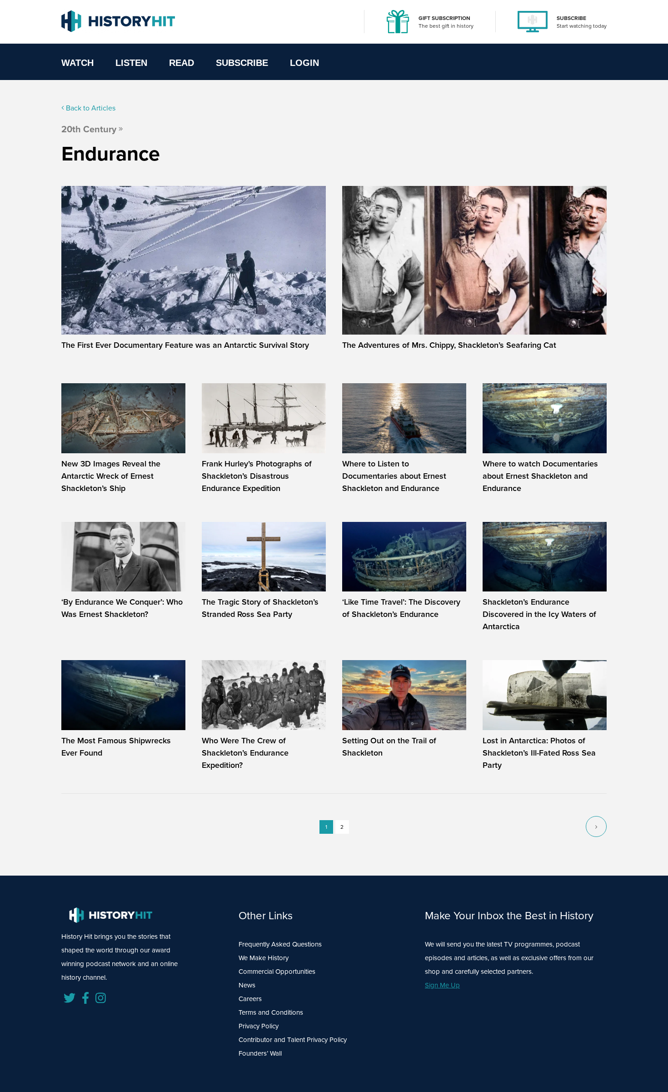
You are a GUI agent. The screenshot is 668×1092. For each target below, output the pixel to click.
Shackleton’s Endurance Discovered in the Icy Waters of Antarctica (539, 614)
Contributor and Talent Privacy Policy (293, 1040)
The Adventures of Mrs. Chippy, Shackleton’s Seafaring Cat (449, 345)
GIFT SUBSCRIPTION (444, 18)
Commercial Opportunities (277, 972)
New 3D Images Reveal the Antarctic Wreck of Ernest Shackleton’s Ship (110, 476)
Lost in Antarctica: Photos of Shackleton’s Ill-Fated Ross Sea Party (539, 753)
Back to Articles (89, 108)
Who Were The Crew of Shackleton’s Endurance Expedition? (245, 753)
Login (304, 63)
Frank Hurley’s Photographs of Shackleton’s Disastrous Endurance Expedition (257, 476)
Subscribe (242, 63)
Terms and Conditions (271, 1012)
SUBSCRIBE (571, 18)
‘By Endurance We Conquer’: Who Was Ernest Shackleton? (122, 608)
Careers (250, 999)
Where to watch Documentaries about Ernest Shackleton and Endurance (540, 476)
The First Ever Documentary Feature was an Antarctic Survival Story (185, 345)
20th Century (88, 129)
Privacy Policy (259, 1026)
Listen (131, 63)
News (247, 985)
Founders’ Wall (260, 1053)
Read (181, 63)
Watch (77, 63)
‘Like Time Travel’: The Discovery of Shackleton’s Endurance (401, 608)
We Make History (264, 958)
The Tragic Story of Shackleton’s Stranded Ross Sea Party (260, 608)
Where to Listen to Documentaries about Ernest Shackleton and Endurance (394, 476)
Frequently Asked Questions (280, 944)
